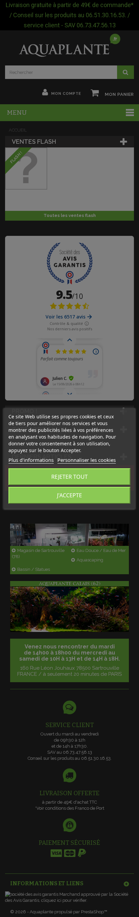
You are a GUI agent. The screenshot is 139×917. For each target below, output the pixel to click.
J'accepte (69, 495)
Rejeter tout (69, 476)
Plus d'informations (31, 459)
